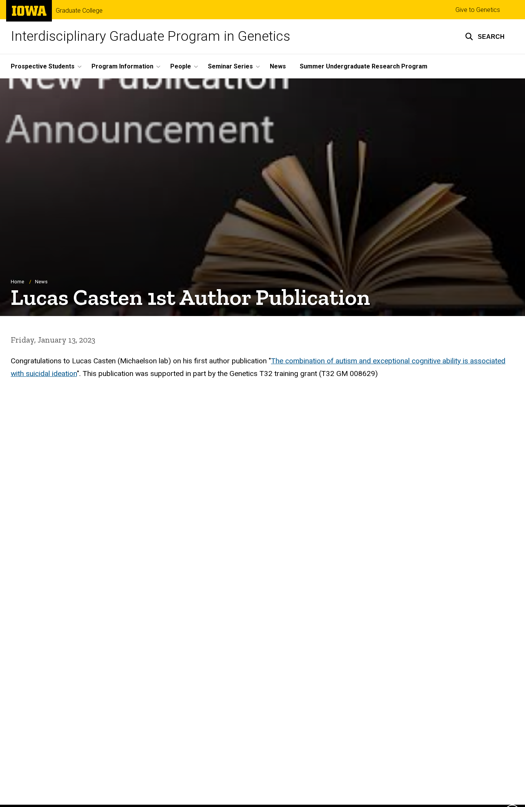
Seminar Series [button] (230, 66)
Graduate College (79, 10)
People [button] (180, 66)
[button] (484, 36)
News (278, 66)
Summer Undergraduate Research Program (363, 66)
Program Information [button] (122, 66)
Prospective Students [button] (43, 66)
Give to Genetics (477, 9)
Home (17, 282)
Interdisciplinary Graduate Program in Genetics (150, 36)
